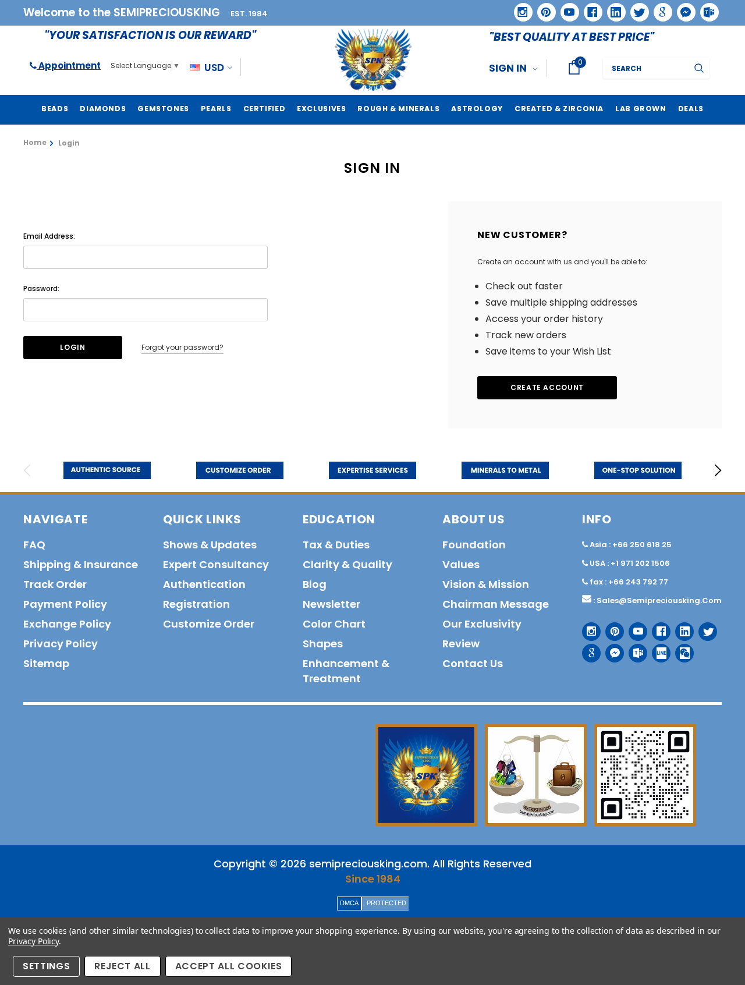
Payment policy (65, 604)
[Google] (659, 8)
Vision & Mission (485, 584)
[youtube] (565, 8)
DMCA (349, 902)
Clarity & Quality (347, 564)
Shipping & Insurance (80, 564)
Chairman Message (495, 604)
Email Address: (49, 236)
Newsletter (331, 604)
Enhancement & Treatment (346, 671)
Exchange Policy (67, 623)
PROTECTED (386, 902)
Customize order (208, 623)
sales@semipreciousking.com (659, 600)
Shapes (323, 643)
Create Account (547, 387)
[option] (107, 470)
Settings (46, 966)
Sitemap (46, 663)
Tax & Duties (336, 544)
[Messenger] (682, 8)
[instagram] (519, 8)
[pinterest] (542, 8)
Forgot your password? (182, 347)
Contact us (472, 663)
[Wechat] (680, 649)
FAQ (34, 544)
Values (461, 564)
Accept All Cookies (228, 966)
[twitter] (636, 8)
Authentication (204, 584)
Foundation (474, 544)
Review (461, 643)
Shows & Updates (210, 544)
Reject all (122, 966)
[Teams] (705, 8)
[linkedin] (612, 8)
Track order (55, 584)
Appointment (69, 65)
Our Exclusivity (482, 623)
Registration (196, 604)
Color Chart (334, 623)
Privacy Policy (33, 941)
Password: (41, 288)
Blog (315, 584)
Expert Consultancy (216, 564)
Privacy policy (60, 643)
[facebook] (589, 8)
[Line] (657, 649)
